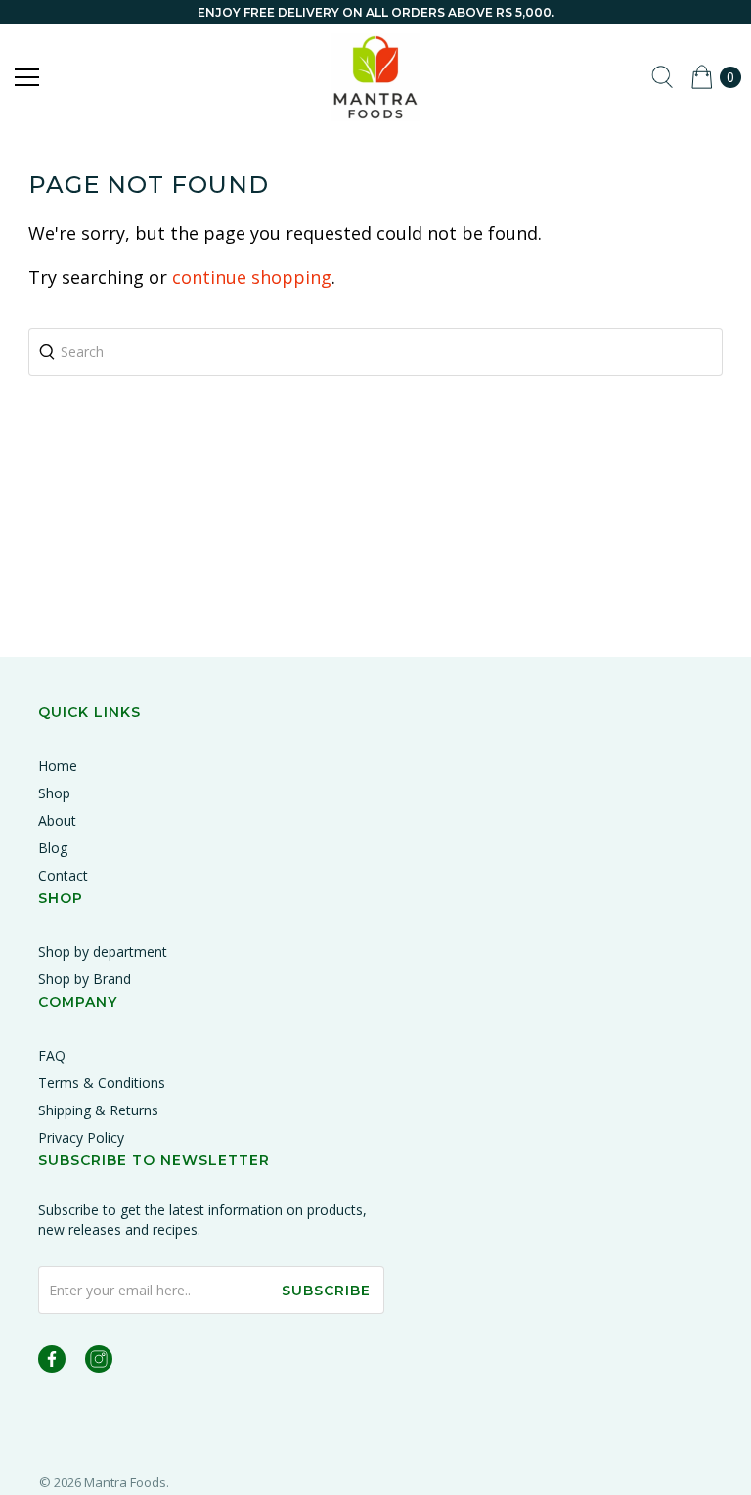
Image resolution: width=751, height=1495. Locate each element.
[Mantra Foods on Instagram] (98, 1362)
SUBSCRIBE (326, 1290)
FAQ (52, 1055)
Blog (52, 847)
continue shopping (251, 277)
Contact (63, 875)
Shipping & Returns (98, 1110)
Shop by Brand (84, 979)
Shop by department (102, 951)
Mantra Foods (125, 1482)
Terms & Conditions (101, 1082)
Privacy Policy (81, 1137)
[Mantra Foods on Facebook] (52, 1362)
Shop (54, 793)
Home (57, 765)
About (57, 820)
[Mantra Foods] (375, 77)
